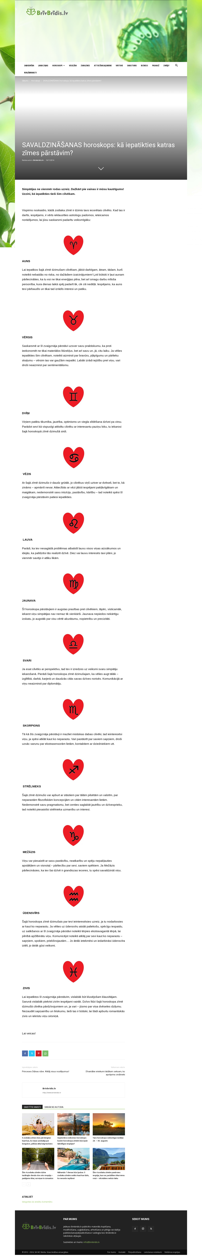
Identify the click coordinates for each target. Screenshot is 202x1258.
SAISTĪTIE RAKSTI (32, 1107)
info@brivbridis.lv (92, 1242)
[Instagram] (143, 1229)
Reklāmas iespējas (172, 1252)
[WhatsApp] (45, 1053)
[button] (176, 65)
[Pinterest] (39, 1053)
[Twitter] (32, 1053)
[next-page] (28, 1184)
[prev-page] (24, 1184)
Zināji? (166, 65)
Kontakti (122, 1252)
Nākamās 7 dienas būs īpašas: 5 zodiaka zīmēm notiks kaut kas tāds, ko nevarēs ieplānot (73, 1175)
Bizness (144, 65)
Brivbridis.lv (38, 160)
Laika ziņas (43, 65)
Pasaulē (155, 65)
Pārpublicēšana (134, 1252)
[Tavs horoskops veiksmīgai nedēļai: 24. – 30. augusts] (109, 1124)
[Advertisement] (101, 39)
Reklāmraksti (30, 72)
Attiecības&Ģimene (103, 65)
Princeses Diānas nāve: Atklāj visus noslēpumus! (45, 1071)
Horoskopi (57, 65)
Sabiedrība (29, 65)
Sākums (25, 80)
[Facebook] (25, 1053)
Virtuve (119, 65)
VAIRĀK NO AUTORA (53, 1107)
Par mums (111, 1252)
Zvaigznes (85, 65)
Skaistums (132, 65)
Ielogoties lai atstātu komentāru (37, 1201)
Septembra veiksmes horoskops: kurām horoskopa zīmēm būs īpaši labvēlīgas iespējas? (72, 1141)
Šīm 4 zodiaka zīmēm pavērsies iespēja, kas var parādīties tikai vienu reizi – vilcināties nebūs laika (109, 1175)
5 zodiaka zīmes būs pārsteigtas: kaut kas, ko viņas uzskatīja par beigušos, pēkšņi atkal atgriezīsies (37, 1141)
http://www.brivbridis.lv (52, 1093)
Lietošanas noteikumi (153, 1252)
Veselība (73, 65)
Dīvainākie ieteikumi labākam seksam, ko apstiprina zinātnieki (105, 1073)
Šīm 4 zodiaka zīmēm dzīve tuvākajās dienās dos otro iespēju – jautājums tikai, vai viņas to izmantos (37, 1175)
